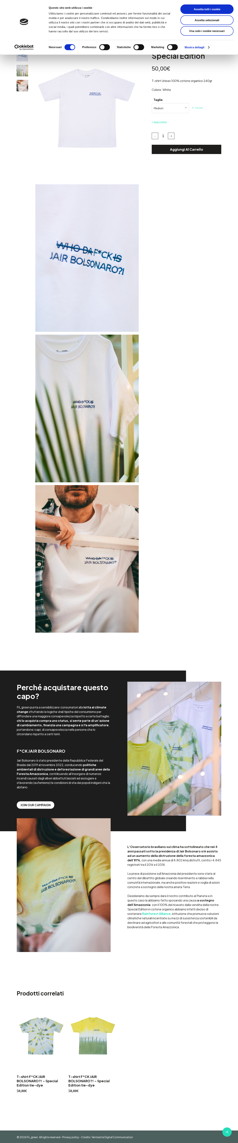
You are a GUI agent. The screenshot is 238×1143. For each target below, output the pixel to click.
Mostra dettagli (195, 47)
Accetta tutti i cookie (207, 9)
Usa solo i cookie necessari (207, 31)
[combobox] (170, 108)
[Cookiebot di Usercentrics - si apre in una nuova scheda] (24, 47)
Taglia (158, 100)
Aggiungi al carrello (186, 149)
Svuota (198, 107)
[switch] (104, 47)
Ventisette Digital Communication (112, 1137)
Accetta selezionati (207, 20)
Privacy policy (70, 1137)
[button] (35, 805)
